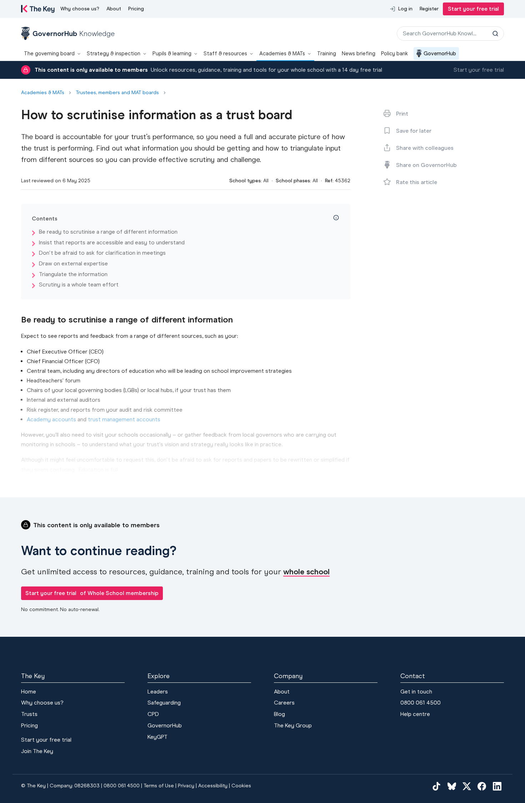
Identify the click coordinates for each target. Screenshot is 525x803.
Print (402, 113)
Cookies (241, 786)
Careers (284, 702)
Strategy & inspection (113, 53)
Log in (405, 9)
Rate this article (416, 182)
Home (28, 691)
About (113, 9)
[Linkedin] (497, 786)
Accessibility (213, 786)
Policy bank (394, 53)
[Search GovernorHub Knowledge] (495, 34)
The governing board (49, 53)
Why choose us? (79, 9)
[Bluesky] (451, 786)
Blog (279, 714)
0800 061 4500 (420, 702)
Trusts (29, 714)
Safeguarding (164, 702)
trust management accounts (124, 419)
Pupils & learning (171, 53)
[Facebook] (481, 786)
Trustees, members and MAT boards (117, 92)
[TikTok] (436, 786)
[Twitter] (466, 786)
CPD (153, 714)
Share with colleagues (425, 147)
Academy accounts (51, 419)
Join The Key (37, 751)
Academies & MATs (282, 53)
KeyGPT (158, 736)
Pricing (136, 9)
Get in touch (416, 691)
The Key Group (293, 725)
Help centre (415, 714)
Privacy (186, 786)
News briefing (358, 53)
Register (429, 9)
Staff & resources (225, 53)
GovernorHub (440, 53)
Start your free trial (473, 8)
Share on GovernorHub (426, 165)
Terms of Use (159, 786)
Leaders (158, 691)
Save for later (413, 130)
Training (326, 53)
